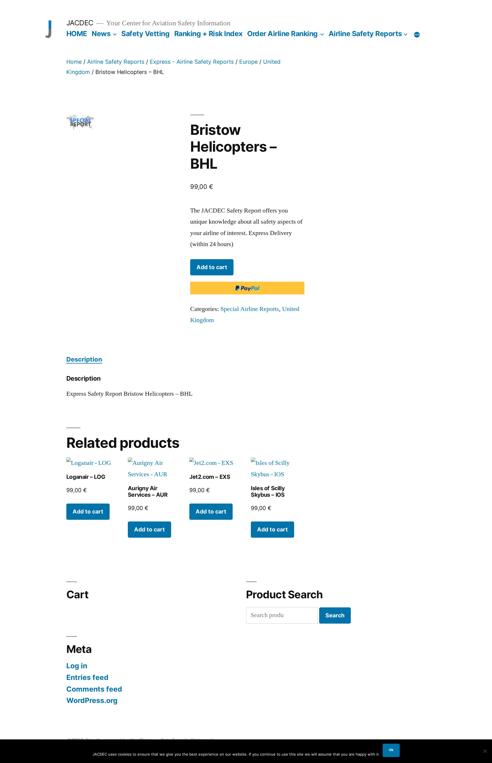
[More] (416, 34)
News (101, 33)
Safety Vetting (145, 33)
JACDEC (79, 22)
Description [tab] (84, 359)
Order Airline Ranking (282, 33)
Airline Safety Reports (365, 33)
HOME (76, 33)
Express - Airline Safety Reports (192, 61)
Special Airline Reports (249, 309)
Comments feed (94, 689)
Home (74, 61)
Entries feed (87, 677)
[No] (485, 751)
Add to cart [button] (88, 511)
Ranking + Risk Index (208, 33)
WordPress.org (92, 700)
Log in (76, 665)
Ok (391, 750)
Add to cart (211, 267)
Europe (248, 61)
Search (335, 615)
